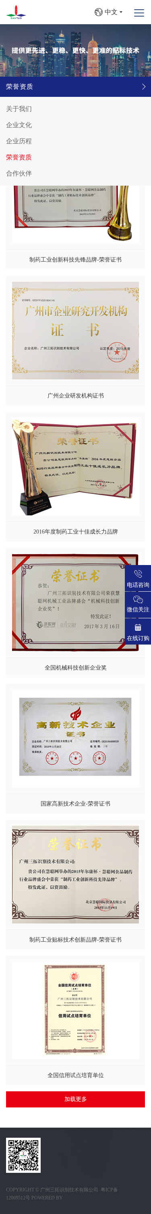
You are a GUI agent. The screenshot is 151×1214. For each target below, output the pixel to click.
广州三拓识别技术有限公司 (69, 1190)
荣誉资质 (19, 86)
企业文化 (19, 124)
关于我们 (19, 108)
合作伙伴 (19, 173)
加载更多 (75, 1099)
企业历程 (19, 141)
